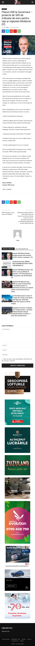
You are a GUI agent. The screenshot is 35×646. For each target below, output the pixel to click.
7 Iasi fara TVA (14, 641)
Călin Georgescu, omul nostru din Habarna (8, 213)
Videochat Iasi (5, 631)
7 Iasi (7, 27)
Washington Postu (15, 639)
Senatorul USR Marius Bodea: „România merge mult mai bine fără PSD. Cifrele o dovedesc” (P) (22, 255)
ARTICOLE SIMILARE (8, 249)
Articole (22, 641)
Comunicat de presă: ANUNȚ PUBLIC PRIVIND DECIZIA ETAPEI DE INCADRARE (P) (21, 263)
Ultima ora (8, 6)
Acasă (3, 6)
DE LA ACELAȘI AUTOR (22, 249)
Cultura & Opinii (6, 639)
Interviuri (29, 639)
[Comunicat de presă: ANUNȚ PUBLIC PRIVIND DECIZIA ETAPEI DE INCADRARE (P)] (6, 264)
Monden (24, 639)
